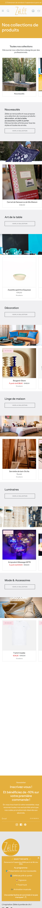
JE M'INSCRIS (34, 818)
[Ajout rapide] (5, 197)
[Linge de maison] (21, 426)
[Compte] (33, 11)
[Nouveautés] (19, 74)
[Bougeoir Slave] (19, 363)
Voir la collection (19, 131)
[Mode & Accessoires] (21, 607)
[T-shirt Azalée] (19, 635)
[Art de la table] (21, 244)
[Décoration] (21, 335)
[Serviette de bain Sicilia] (19, 454)
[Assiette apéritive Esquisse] (19, 272)
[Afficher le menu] (3, 11)
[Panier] (38, 11)
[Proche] (38, 858)
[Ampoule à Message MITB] (19, 545)
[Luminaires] (21, 516)
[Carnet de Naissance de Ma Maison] (22, 181)
